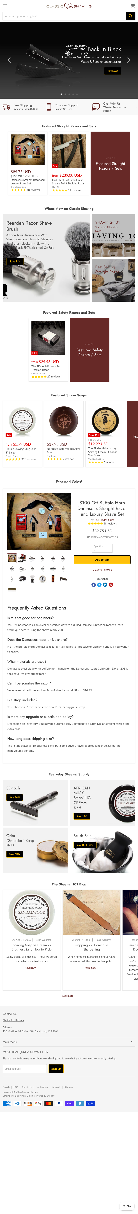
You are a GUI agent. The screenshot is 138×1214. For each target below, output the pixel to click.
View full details (102, 569)
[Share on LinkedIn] (105, 585)
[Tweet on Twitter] (99, 585)
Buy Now (112, 70)
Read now (31, 967)
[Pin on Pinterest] (111, 585)
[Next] (128, 60)
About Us (27, 1087)
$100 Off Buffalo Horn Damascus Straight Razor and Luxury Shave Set (28, 180)
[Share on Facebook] (93, 585)
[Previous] (9, 60)
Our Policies (42, 1087)
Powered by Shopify (44, 1095)
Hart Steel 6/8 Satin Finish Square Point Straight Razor (68, 181)
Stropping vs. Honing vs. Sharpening (92, 947)
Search (6, 1087)
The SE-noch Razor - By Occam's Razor (45, 368)
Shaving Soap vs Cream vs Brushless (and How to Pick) (32, 947)
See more (68, 995)
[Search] (130, 16)
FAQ (15, 1087)
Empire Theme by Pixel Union (18, 1095)
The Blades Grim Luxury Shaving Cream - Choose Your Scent (102, 452)
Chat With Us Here (13, 1020)
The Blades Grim (104, 519)
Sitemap (69, 1087)
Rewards (56, 1087)
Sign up (56, 1068)
